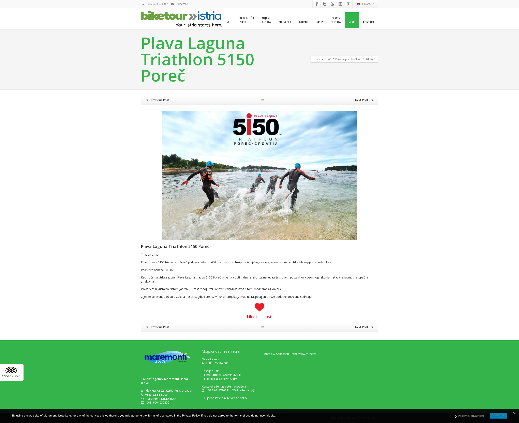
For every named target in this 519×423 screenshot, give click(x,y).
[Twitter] (325, 4)
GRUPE (320, 22)
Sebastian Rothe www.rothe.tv (296, 354)
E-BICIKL (304, 22)
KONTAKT (368, 22)
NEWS (352, 22)
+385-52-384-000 (156, 4)
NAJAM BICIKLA (266, 20)
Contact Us (181, 4)
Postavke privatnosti (471, 415)
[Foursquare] (348, 4)
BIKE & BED (285, 22)
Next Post (362, 100)
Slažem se (498, 415)
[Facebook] (317, 4)
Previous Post (159, 100)
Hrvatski (367, 4)
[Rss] (332, 4)
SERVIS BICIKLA (336, 20)
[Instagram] (340, 4)
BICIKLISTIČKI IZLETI (246, 20)
